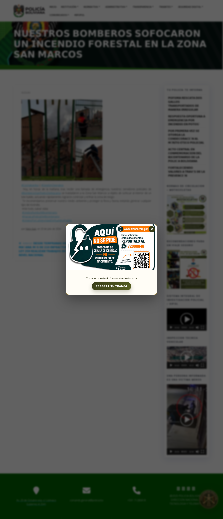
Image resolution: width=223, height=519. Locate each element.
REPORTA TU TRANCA (111, 286)
